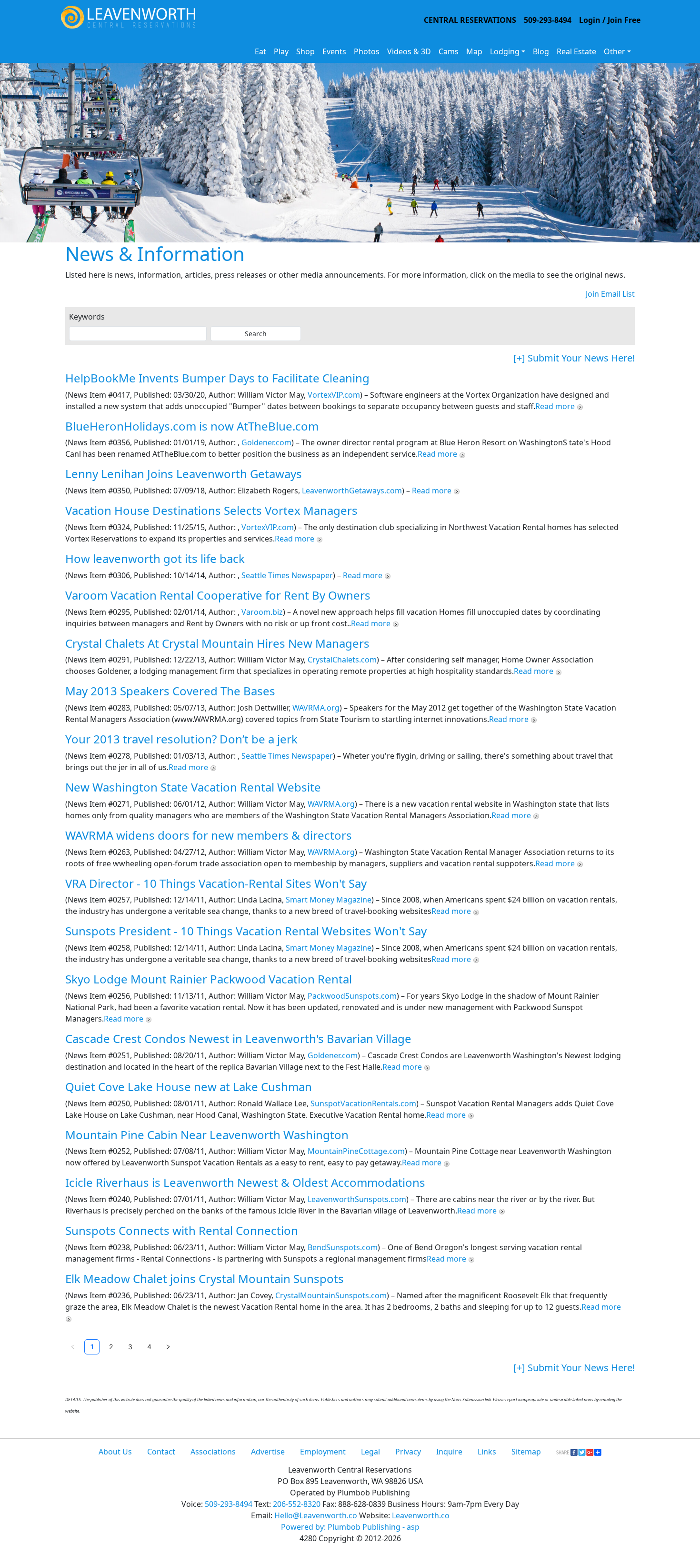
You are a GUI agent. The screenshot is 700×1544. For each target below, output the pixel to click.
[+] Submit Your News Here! (574, 357)
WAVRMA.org (316, 707)
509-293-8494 (547, 20)
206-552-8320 (296, 1504)
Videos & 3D (409, 51)
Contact (161, 1451)
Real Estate (576, 51)
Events (334, 51)
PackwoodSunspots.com (352, 996)
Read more (556, 406)
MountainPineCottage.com (356, 1151)
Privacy (408, 1451)
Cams (449, 51)
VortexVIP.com (334, 395)
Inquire (449, 1451)
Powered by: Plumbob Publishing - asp (350, 1527)
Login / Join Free (609, 20)
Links (487, 1451)
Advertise (268, 1451)
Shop (305, 51)
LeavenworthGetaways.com (352, 490)
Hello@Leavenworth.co (315, 1515)
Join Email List (610, 294)
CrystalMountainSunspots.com (331, 1295)
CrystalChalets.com (342, 659)
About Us (115, 1451)
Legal (370, 1451)
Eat (260, 51)
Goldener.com (266, 442)
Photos (367, 51)
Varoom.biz (262, 612)
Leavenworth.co (421, 1515)
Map (474, 51)
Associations (213, 1451)
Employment (323, 1451)
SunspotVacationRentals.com (363, 1103)
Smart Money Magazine (328, 899)
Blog (541, 51)
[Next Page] (168, 1346)
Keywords (87, 316)
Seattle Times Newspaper (287, 575)
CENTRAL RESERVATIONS (470, 20)
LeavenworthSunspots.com (357, 1199)
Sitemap (526, 1451)
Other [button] (614, 51)
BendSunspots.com (343, 1247)
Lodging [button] (505, 51)
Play (281, 51)
